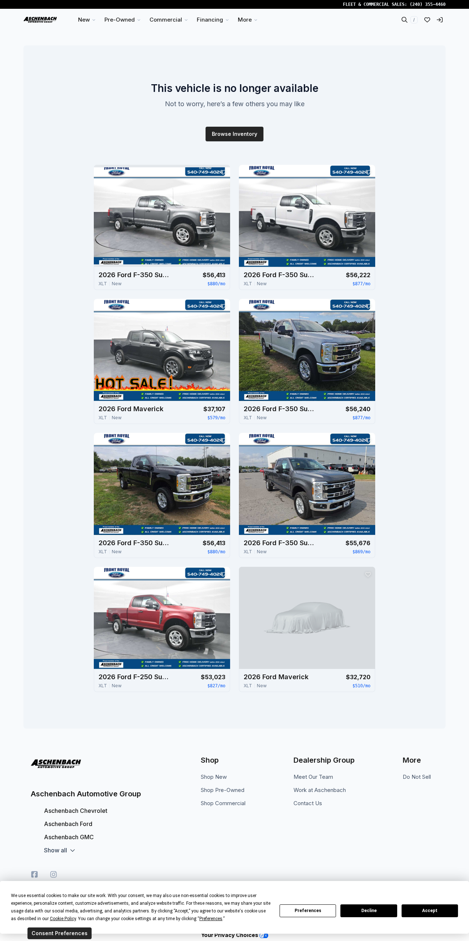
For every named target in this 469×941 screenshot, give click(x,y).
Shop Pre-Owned (222, 789)
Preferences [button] (210, 918)
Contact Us (307, 803)
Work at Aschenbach (319, 789)
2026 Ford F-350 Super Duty (135, 275)
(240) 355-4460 (428, 4)
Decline (369, 910)
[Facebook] (34, 874)
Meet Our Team (313, 776)
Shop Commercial (223, 803)
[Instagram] (53, 874)
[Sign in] (440, 20)
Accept (429, 910)
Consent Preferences (60, 933)
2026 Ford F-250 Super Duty (135, 677)
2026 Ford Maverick (131, 409)
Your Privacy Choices (230, 935)
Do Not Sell (417, 776)
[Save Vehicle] (223, 172)
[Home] (40, 20)
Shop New (214, 776)
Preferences (308, 910)
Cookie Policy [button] (63, 918)
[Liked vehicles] (427, 20)
